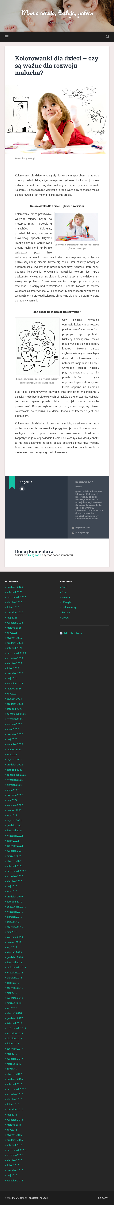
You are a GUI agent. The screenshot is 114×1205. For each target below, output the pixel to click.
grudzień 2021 (15, 825)
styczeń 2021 (14, 861)
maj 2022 (12, 800)
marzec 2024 (14, 688)
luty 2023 (12, 754)
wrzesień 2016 (15, 1094)
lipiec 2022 (13, 790)
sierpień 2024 (14, 663)
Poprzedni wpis (83, 527)
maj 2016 (12, 1114)
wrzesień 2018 (15, 972)
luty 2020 (12, 891)
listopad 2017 (14, 1023)
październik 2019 (16, 906)
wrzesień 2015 (15, 1155)
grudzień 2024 (15, 642)
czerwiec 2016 (15, 1109)
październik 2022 (16, 774)
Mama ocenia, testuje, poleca (57, 12)
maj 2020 (12, 886)
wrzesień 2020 (15, 876)
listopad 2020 (14, 866)
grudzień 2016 (15, 1079)
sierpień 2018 (14, 977)
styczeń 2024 (14, 698)
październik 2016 (16, 1089)
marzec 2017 (14, 1063)
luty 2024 (12, 693)
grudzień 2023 (15, 703)
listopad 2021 (14, 830)
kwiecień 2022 (15, 805)
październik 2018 (16, 967)
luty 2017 (12, 1068)
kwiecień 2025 (15, 622)
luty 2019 (12, 947)
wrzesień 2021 (15, 835)
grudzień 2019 (15, 896)
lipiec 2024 (13, 668)
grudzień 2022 (15, 764)
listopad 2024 (14, 647)
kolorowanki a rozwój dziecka (86, 501)
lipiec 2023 (13, 729)
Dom (64, 587)
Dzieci (78, 486)
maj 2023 (12, 739)
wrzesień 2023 (15, 718)
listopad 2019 (14, 901)
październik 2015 (16, 1150)
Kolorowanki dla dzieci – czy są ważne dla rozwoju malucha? (56, 65)
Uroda (65, 617)
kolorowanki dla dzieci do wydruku (88, 506)
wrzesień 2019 (15, 911)
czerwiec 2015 (15, 1170)
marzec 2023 (14, 749)
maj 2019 (12, 931)
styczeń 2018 (14, 1013)
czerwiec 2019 (15, 926)
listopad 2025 (14, 592)
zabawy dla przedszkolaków (84, 514)
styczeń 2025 (14, 637)
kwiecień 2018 (15, 997)
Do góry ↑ (103, 1198)
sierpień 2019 (14, 916)
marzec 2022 (14, 810)
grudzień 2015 (15, 1139)
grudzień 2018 (15, 957)
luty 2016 (12, 1129)
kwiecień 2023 (15, 744)
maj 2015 (12, 1175)
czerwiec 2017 (15, 1048)
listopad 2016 (14, 1084)
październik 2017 (16, 1028)
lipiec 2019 (13, 921)
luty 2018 (12, 1008)
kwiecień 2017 (15, 1058)
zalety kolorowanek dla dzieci (87, 517)
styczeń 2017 (14, 1074)
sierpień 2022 (14, 784)
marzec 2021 (14, 855)
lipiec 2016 (13, 1104)
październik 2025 (16, 597)
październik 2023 (16, 713)
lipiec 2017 (13, 1043)
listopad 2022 (14, 769)
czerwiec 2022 (15, 795)
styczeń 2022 (14, 820)
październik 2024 (16, 653)
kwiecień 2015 (15, 1180)
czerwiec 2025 (15, 612)
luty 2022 (12, 815)
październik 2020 (16, 871)
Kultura (66, 597)
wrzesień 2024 (15, 658)
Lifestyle (66, 602)
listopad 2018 (14, 962)
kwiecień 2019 (15, 937)
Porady (66, 612)
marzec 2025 (14, 627)
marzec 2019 (14, 942)
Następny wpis (82, 532)
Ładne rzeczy (69, 607)
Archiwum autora (22, 488)
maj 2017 (12, 1053)
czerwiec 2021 (15, 845)
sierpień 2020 (14, 881)
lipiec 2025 (13, 607)
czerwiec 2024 (15, 673)
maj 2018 (12, 992)
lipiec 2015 (13, 1165)
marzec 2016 (14, 1124)
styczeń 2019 (14, 952)
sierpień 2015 (14, 1160)
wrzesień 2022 (15, 779)
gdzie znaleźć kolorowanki (88, 491)
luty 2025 (12, 632)
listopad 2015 (14, 1145)
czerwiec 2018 (15, 987)
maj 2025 (12, 617)
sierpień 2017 (14, 1038)
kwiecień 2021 (15, 850)
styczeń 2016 (14, 1134)
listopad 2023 (14, 708)
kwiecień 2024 (15, 683)
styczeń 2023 (14, 759)
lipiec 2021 (13, 840)
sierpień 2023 (14, 724)
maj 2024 (12, 678)
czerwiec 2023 (15, 734)
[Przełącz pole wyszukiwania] (107, 37)
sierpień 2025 (14, 602)
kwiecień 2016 (15, 1119)
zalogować (34, 555)
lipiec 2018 (13, 982)
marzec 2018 (14, 1002)
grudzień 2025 (15, 587)
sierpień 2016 (14, 1099)
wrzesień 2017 (15, 1033)
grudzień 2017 (15, 1018)
